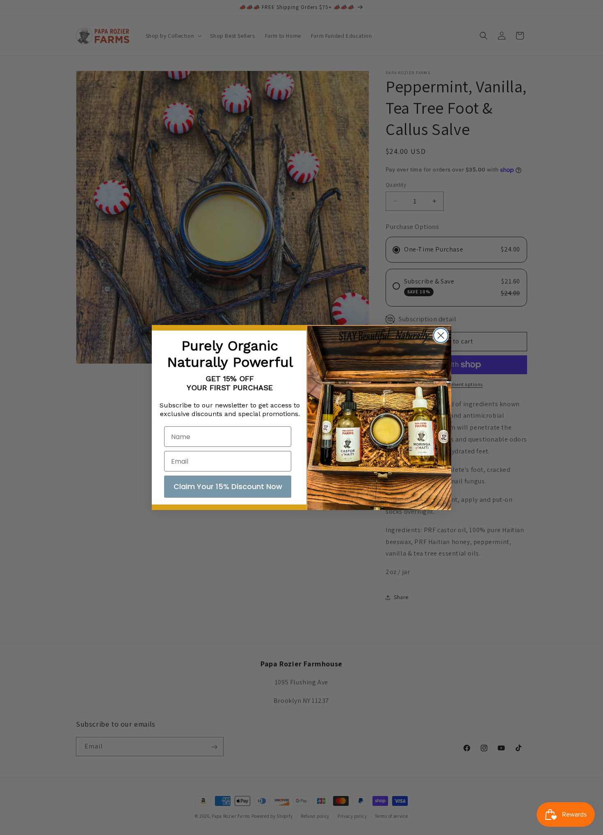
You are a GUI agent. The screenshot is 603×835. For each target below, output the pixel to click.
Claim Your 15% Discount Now (228, 486)
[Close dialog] (441, 335)
